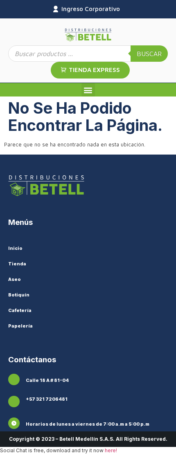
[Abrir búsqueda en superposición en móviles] (88, 53)
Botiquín (18, 295)
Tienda (17, 264)
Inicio (15, 248)
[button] (88, 89)
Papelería (20, 326)
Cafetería (20, 310)
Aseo (14, 279)
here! (111, 450)
